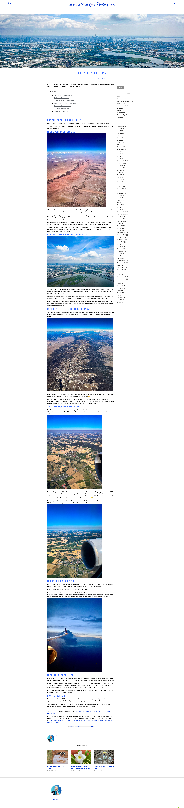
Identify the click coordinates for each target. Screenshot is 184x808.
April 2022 (120, 202)
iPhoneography (99, 78)
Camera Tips (120, 99)
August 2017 (120, 269)
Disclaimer (128, 805)
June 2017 (120, 274)
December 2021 (121, 212)
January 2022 (121, 209)
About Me (101, 12)
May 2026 (120, 133)
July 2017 (119, 272)
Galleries (77, 12)
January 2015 (121, 288)
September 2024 (121, 147)
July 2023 (119, 170)
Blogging (119, 96)
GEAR (84, 12)
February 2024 (121, 156)
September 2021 (121, 219)
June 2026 (120, 131)
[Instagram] (12, 3)
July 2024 (119, 151)
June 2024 (120, 154)
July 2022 (119, 195)
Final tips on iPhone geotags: (61, 111)
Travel (119, 117)
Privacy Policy (115, 805)
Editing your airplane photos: (61, 108)
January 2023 (121, 184)
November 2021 (121, 214)
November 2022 (121, 186)
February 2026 (121, 138)
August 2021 (120, 221)
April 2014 (120, 295)
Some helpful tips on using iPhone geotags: (65, 103)
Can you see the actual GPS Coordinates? (64, 100)
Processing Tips (121, 112)
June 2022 (120, 198)
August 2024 (120, 149)
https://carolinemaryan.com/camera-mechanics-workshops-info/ (64, 708)
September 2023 (121, 168)
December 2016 (121, 276)
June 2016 (120, 281)
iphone (72, 726)
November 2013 (121, 297)
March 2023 (120, 179)
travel (92, 726)
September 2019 (121, 249)
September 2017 (121, 267)
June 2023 (120, 172)
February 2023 (121, 181)
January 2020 (121, 246)
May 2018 (120, 258)
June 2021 (120, 223)
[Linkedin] (10, 3)
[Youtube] (8, 3)
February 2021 (121, 228)
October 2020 (121, 237)
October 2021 (121, 216)
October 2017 (121, 265)
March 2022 (120, 205)
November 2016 (121, 279)
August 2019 (120, 251)
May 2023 (120, 175)
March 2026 (120, 135)
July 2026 (119, 128)
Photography (120, 110)
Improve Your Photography (124, 101)
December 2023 (121, 161)
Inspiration (120, 103)
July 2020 (119, 244)
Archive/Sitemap (134, 805)
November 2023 (121, 163)
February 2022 (121, 207)
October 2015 (121, 286)
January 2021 (121, 230)
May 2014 (120, 293)
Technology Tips (121, 115)
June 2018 (120, 256)
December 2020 (121, 232)
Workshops (92, 12)
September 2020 (121, 239)
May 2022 (120, 200)
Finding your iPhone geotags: (61, 98)
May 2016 (120, 283)
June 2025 (120, 140)
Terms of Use (122, 805)
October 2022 (121, 188)
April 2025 (120, 144)
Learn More (56, 799)
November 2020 (121, 235)
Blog (70, 12)
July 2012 (119, 300)
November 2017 (121, 263)
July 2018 (119, 253)
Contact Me (111, 12)
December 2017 (121, 260)
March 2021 (120, 225)
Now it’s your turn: (59, 114)
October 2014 (121, 290)
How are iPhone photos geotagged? (63, 95)
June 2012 (120, 302)
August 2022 (120, 193)
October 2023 (121, 165)
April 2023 (120, 177)
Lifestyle (119, 108)
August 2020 (120, 242)
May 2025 (120, 142)
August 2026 (120, 126)
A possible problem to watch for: (62, 106)
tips (87, 726)
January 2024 (121, 158)
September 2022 (121, 191)
